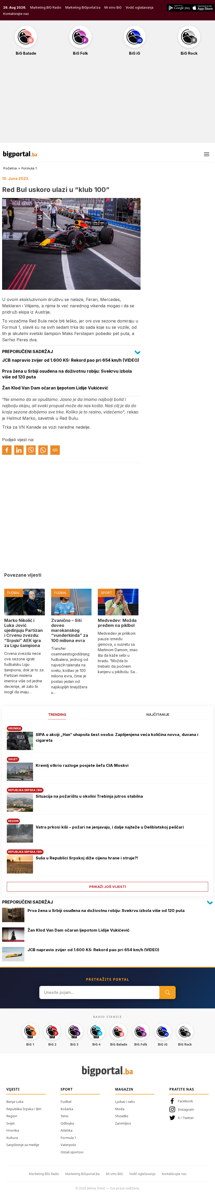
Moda (119, 1109)
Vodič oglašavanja (139, 7)
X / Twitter (186, 1117)
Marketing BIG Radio (45, 7)
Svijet (10, 1123)
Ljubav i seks (125, 1101)
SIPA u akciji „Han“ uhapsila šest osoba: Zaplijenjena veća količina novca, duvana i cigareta (117, 737)
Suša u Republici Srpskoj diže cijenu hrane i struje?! (87, 857)
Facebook (185, 1101)
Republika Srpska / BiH (23, 1109)
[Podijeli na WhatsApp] (43, 450)
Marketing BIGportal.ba (82, 1174)
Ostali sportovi (72, 1152)
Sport (67, 1089)
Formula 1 (29, 168)
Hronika (12, 1130)
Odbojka (67, 1123)
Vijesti (13, 1089)
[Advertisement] (107, 102)
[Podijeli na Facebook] (7, 450)
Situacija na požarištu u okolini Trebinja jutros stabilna (89, 796)
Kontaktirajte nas (16, 14)
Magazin (124, 1089)
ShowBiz (121, 1116)
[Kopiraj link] (55, 450)
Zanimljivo (123, 1123)
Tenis (64, 1116)
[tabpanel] (107, 807)
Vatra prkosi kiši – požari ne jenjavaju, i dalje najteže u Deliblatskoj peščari (110, 827)
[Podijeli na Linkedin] (19, 450)
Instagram (186, 1109)
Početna (10, 168)
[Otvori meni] (206, 154)
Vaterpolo (68, 1144)
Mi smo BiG (113, 7)
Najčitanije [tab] (157, 714)
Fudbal (66, 1101)
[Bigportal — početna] (20, 154)
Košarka (67, 1109)
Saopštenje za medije (22, 1144)
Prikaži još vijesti (107, 886)
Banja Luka (14, 1101)
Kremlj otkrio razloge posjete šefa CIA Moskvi (82, 765)
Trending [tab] (57, 714)
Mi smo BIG (114, 1174)
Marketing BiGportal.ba (82, 7)
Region (11, 1116)
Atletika (66, 1130)
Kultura (12, 1137)
